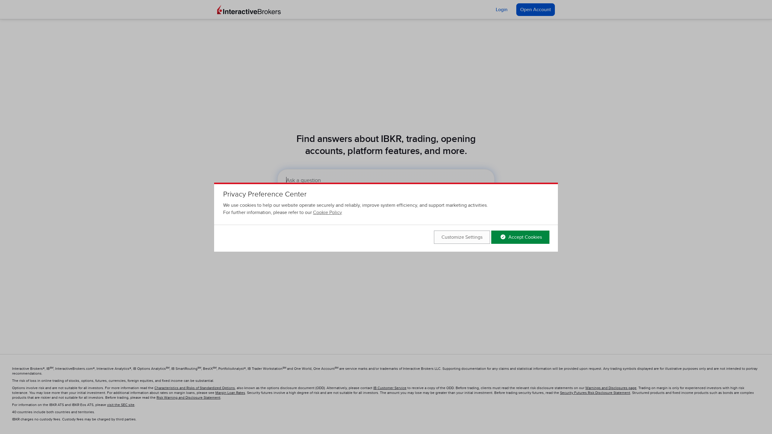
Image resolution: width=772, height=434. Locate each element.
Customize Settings (461, 237)
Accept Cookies (524, 237)
